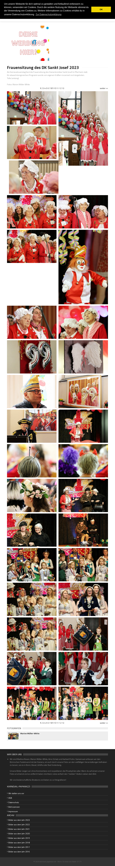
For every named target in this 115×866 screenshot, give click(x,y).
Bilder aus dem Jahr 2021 (19, 829)
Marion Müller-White (29, 733)
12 (60, 88)
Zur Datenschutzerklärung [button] (48, 14)
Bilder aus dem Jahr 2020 (19, 833)
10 (55, 88)
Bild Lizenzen (14, 806)
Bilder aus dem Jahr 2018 (19, 842)
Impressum (13, 811)
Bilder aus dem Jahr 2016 (19, 851)
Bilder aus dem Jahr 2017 (19, 847)
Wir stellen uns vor (16, 793)
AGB (10, 797)
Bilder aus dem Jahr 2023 (19, 819)
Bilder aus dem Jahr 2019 (19, 838)
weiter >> (104, 88)
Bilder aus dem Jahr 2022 (19, 824)
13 (63, 88)
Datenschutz (13, 802)
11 (58, 88)
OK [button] (101, 9)
